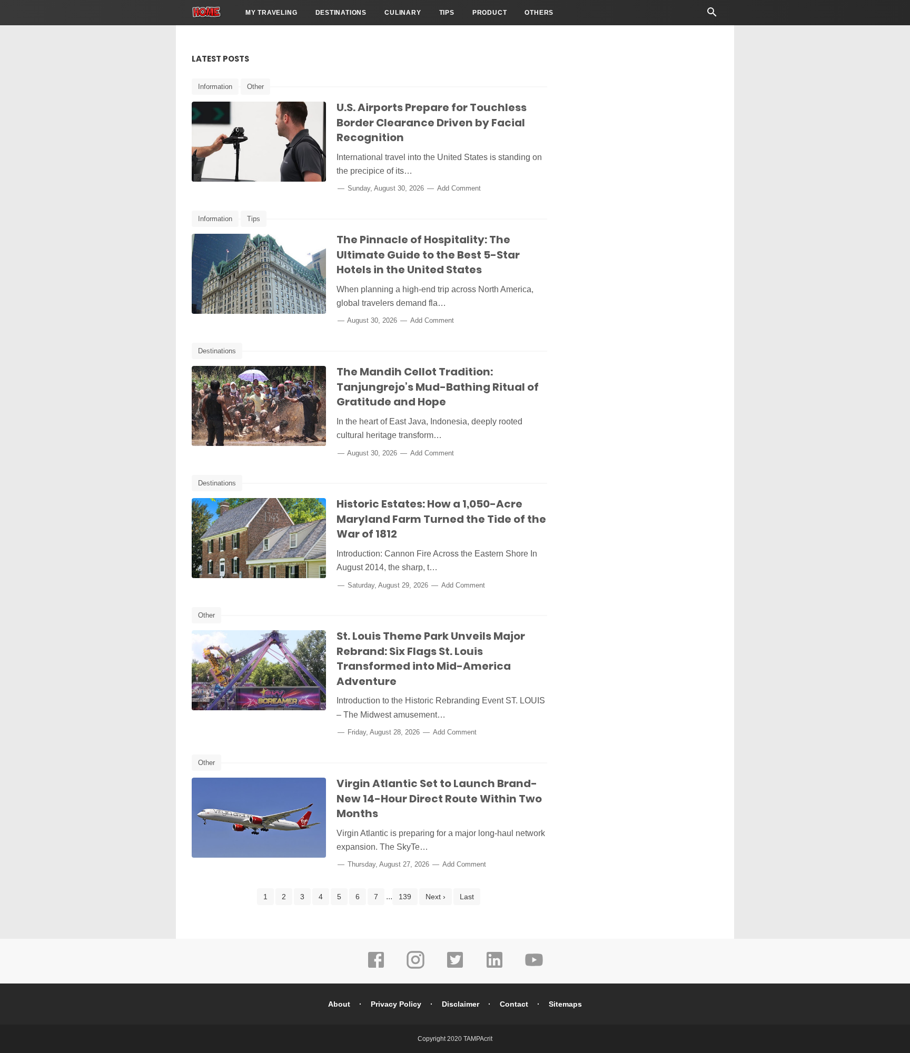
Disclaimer (460, 1004)
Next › (436, 896)
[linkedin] (494, 967)
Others (539, 12)
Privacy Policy (396, 1004)
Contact (514, 1004)
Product (489, 12)
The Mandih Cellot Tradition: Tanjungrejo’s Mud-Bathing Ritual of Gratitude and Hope (438, 386)
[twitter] (455, 967)
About (339, 1004)
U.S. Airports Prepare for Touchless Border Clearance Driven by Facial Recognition (432, 122)
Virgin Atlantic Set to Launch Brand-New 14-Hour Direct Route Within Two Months (439, 798)
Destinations (341, 12)
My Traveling (271, 12)
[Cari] (712, 15)
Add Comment (459, 188)
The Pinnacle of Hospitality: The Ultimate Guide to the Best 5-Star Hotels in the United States (428, 254)
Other (255, 87)
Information (215, 87)
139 (405, 896)
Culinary (402, 12)
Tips (446, 12)
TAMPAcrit (477, 1038)
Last (467, 896)
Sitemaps (565, 1004)
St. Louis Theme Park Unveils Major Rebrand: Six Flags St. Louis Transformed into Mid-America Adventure (431, 659)
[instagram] (415, 967)
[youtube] (534, 967)
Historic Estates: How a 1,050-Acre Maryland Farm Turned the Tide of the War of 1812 (441, 518)
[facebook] (376, 967)
